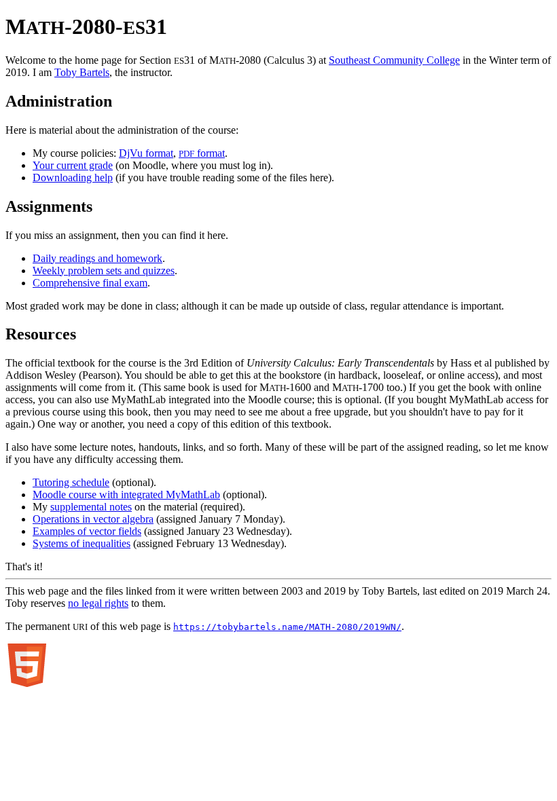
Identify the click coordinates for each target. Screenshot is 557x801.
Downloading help (73, 177)
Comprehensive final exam (90, 282)
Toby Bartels (81, 72)
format (202, 153)
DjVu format (146, 153)
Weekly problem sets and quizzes (104, 270)
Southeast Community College (394, 60)
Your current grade (73, 165)
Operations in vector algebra (93, 519)
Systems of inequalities (81, 543)
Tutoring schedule (71, 482)
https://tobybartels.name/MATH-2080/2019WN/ (287, 627)
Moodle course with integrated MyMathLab (126, 494)
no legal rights (98, 603)
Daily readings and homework (97, 258)
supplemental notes (91, 507)
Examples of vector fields (87, 531)
